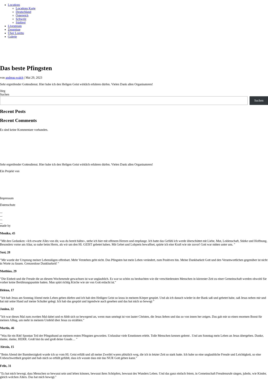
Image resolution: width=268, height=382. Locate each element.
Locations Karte (26, 8)
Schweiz (21, 19)
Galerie (12, 36)
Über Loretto (16, 33)
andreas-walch (14, 77)
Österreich (22, 15)
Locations (14, 4)
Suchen (4, 94)
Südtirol (21, 22)
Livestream (15, 26)
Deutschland (23, 12)
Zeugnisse (14, 29)
